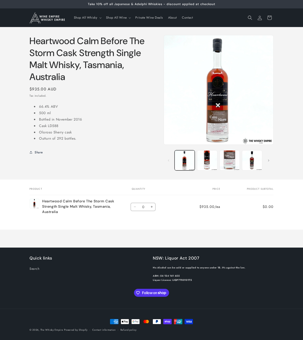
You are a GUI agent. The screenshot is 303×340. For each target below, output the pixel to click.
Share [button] (39, 152)
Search (34, 268)
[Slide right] (268, 160)
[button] (87, 17)
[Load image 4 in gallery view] (252, 160)
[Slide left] (168, 160)
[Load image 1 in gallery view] (185, 160)
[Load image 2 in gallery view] (207, 160)
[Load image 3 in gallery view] (230, 160)
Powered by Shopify (76, 330)
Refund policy (128, 329)
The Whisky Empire (51, 330)
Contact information (104, 329)
